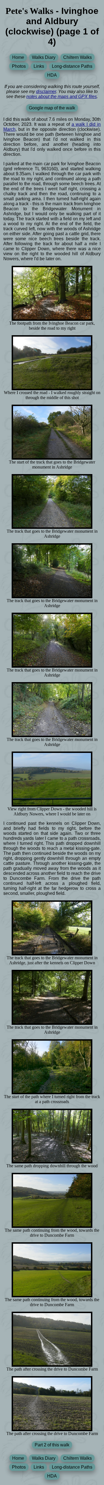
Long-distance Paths (72, 66)
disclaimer (46, 91)
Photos (19, 66)
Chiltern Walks (77, 57)
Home (18, 57)
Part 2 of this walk (52, 1445)
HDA (52, 75)
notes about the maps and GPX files (61, 96)
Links (39, 66)
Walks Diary (43, 57)
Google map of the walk (52, 108)
